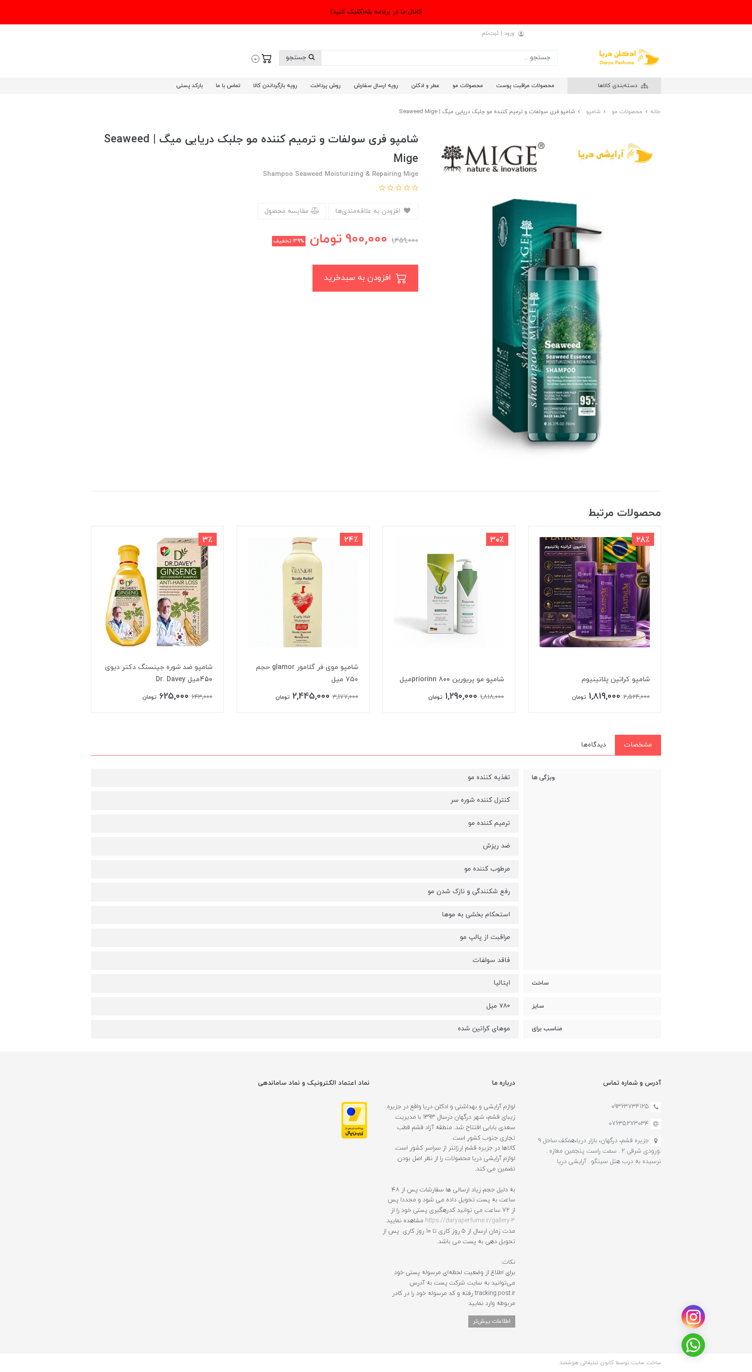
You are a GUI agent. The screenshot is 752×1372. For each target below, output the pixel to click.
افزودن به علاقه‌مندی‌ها (369, 211)
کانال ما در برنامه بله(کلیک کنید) (376, 12)
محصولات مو (468, 86)
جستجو (297, 57)
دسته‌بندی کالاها (618, 86)
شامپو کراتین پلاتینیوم (615, 679)
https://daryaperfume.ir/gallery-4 (470, 1221)
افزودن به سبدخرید (358, 278)
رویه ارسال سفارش (376, 86)
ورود (509, 33)
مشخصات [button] (638, 745)
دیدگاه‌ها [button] (593, 745)
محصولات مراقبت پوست (525, 86)
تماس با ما (228, 86)
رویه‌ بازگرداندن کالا (275, 86)
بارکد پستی (189, 86)
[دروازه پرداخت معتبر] (354, 1119)
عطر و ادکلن (425, 86)
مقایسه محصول (288, 211)
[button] (261, 58)
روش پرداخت (325, 86)
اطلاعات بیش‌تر (491, 1321)
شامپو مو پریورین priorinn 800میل (452, 679)
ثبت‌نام (490, 33)
